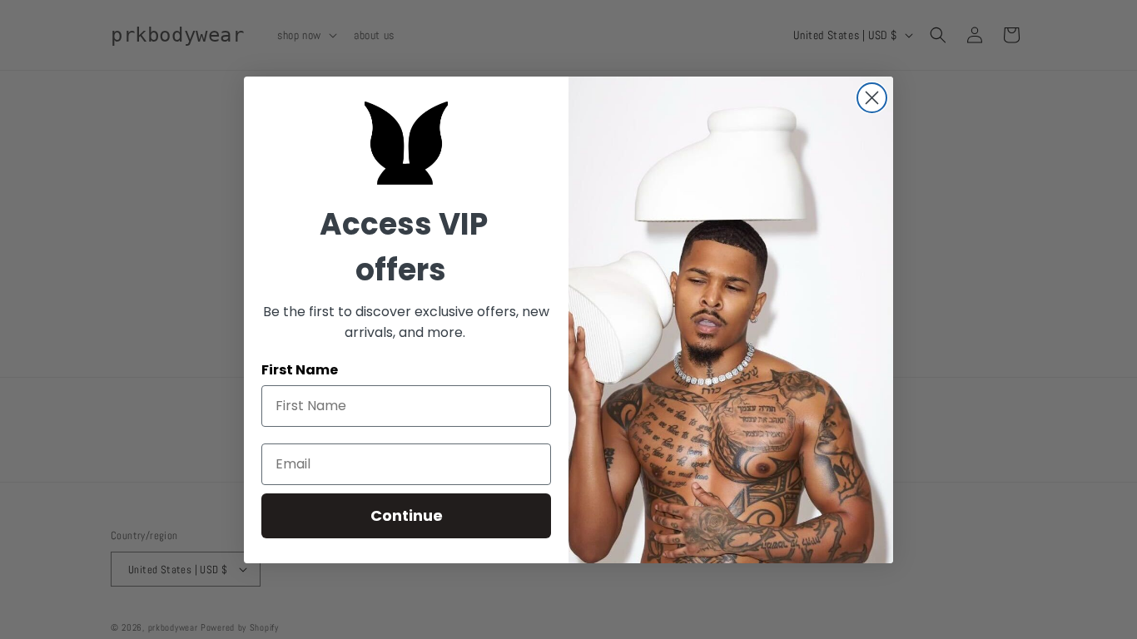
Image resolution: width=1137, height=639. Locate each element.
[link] (406, 143)
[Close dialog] (871, 97)
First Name (299, 369)
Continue (406, 515)
